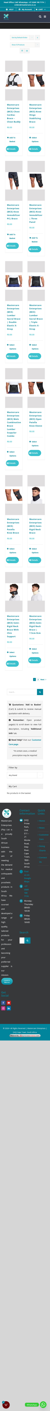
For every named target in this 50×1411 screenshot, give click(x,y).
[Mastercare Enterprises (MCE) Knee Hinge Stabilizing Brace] (36, 80)
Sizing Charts (42, 848)
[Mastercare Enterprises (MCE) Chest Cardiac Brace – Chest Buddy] (13, 80)
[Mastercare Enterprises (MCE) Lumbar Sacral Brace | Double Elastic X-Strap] (13, 281)
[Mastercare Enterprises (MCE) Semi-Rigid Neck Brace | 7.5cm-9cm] (36, 592)
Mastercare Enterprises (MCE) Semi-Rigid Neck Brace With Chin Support (13, 626)
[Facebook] (3, 1003)
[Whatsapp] (43, 1404)
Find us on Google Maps (27, 876)
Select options (35, 139)
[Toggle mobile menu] (45, 16)
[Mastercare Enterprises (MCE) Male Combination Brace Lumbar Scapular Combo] (13, 388)
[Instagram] (3, 1008)
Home (42, 820)
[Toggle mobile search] (40, 16)
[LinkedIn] (9, 1008)
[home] (6, 811)
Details (12, 149)
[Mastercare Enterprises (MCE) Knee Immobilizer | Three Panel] (36, 181)
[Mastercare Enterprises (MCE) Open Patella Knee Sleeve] (36, 388)
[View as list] (27, 50)
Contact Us (43, 859)
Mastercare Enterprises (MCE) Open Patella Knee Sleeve (35, 419)
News (42, 827)
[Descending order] (37, 37)
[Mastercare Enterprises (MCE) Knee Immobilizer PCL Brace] (13, 181)
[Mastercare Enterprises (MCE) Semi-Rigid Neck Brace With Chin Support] (13, 592)
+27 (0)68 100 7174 (36, 2)
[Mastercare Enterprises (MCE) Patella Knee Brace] (13, 495)
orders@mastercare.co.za (25, 5)
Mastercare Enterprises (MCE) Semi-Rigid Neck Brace (35, 526)
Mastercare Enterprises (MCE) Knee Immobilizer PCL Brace (13, 212)
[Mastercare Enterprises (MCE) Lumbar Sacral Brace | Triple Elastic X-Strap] (36, 281)
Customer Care (43, 837)
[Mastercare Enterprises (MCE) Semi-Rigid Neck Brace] (36, 495)
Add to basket (12, 139)
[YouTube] (9, 1003)
